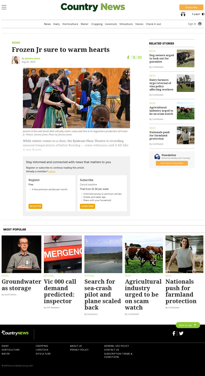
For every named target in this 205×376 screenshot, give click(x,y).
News (47, 24)
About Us (76, 345)
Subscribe (191, 7)
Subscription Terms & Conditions (118, 355)
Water (85, 24)
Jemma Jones (32, 58)
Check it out (153, 24)
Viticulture (126, 24)
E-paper (196, 14)
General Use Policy (116, 345)
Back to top (185, 325)
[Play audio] (183, 13)
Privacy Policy (79, 349)
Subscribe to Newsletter (172, 163)
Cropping (96, 24)
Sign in (192, 24)
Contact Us (111, 349)
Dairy (56, 24)
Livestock (111, 24)
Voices (139, 24)
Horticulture (70, 24)
